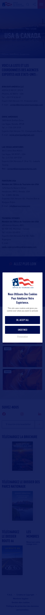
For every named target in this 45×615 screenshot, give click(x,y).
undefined (22, 329)
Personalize (22, 337)
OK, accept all (22, 320)
